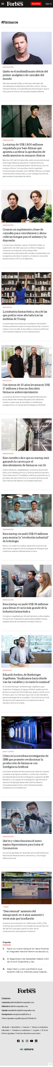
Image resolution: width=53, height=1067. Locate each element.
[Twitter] (22, 1041)
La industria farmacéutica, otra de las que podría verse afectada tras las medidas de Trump (25, 315)
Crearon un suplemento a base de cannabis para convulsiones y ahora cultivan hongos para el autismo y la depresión (24, 235)
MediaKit (5, 1027)
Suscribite (36, 4)
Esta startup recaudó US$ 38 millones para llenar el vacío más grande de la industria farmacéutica (25, 608)
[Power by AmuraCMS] (26, 1049)
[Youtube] (31, 1041)
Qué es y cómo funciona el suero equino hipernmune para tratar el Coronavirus (23, 845)
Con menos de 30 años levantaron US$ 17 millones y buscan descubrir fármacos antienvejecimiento (26, 389)
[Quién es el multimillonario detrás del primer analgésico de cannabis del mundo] (26, 48)
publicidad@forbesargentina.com (22, 1002)
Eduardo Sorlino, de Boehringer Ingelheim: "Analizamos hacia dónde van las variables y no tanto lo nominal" (26, 678)
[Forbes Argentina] (15, 4)
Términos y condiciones (21, 1030)
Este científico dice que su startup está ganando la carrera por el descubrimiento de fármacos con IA (26, 462)
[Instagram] (27, 1041)
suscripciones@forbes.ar (22, 1014)
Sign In (49, 4)
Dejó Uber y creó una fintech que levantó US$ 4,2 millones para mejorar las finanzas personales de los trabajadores (27, 970)
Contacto (25, 1027)
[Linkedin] (36, 1041)
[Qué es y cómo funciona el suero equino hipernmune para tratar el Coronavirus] (26, 817)
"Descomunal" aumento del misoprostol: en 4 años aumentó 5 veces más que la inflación (23, 915)
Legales (36, 1030)
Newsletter (16, 1027)
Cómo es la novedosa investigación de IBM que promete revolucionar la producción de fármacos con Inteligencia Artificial (25, 761)
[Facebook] (18, 1041)
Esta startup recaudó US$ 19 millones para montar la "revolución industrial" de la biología (26, 538)
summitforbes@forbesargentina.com (21, 1010)
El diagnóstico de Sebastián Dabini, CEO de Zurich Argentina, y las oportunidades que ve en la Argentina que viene (28, 960)
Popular (7, 942)
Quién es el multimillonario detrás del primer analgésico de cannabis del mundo (25, 75)
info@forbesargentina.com (18, 1006)
